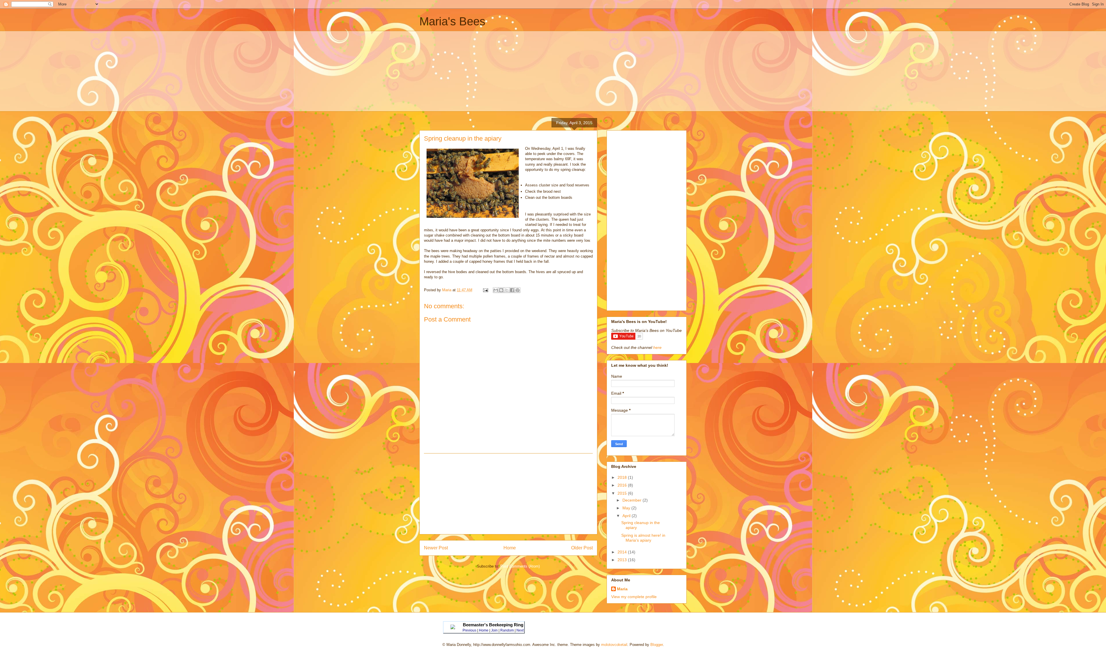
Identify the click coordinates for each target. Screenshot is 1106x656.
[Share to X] (507, 290)
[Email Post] (485, 290)
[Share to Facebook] (512, 290)
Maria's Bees (452, 21)
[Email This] (496, 290)
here (657, 347)
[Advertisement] (553, 71)
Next (520, 630)
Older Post (582, 547)
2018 (623, 477)
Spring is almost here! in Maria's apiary (643, 537)
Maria (622, 589)
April (627, 515)
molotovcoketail (614, 644)
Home (509, 547)
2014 (623, 552)
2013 (623, 559)
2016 (623, 485)
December (632, 500)
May (626, 508)
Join (494, 630)
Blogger (656, 644)
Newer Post (436, 547)
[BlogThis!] (501, 290)
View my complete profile (634, 596)
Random (507, 630)
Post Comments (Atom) (520, 566)
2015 (623, 493)
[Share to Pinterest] (517, 290)
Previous (469, 630)
